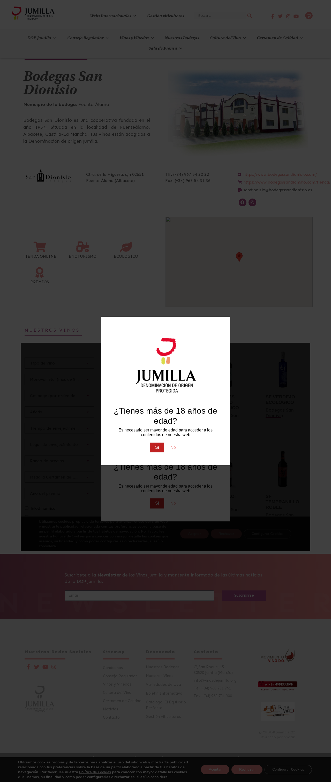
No (173, 447)
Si (157, 447)
